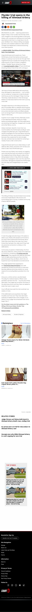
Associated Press (10, 23)
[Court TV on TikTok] (24, 585)
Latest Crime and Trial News (8, 550)
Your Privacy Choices (6, 578)
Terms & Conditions (5, 571)
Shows (2, 552)
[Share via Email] (11, 27)
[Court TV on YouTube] (20, 585)
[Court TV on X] (16, 585)
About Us (3, 562)
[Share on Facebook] (2, 27)
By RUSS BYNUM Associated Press (11, 29)
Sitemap (3, 545)
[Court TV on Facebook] (8, 585)
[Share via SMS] (14, 27)
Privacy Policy (4, 573)
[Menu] (2, 2)
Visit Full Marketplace (25, 323)
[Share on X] (5, 27)
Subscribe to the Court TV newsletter (10, 538)
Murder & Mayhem (19, 314)
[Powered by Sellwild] (28, 412)
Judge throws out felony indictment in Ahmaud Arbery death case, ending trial (15, 420)
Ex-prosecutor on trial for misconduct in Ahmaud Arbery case (15, 427)
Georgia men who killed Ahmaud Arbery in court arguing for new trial (15, 435)
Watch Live (25, 2)
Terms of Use (4, 576)
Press (2, 564)
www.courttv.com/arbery (11, 308)
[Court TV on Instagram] (12, 585)
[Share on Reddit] (8, 27)
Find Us (3, 555)
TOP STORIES (11, 465)
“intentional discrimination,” (12, 265)
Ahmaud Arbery (7, 314)
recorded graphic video (11, 66)
